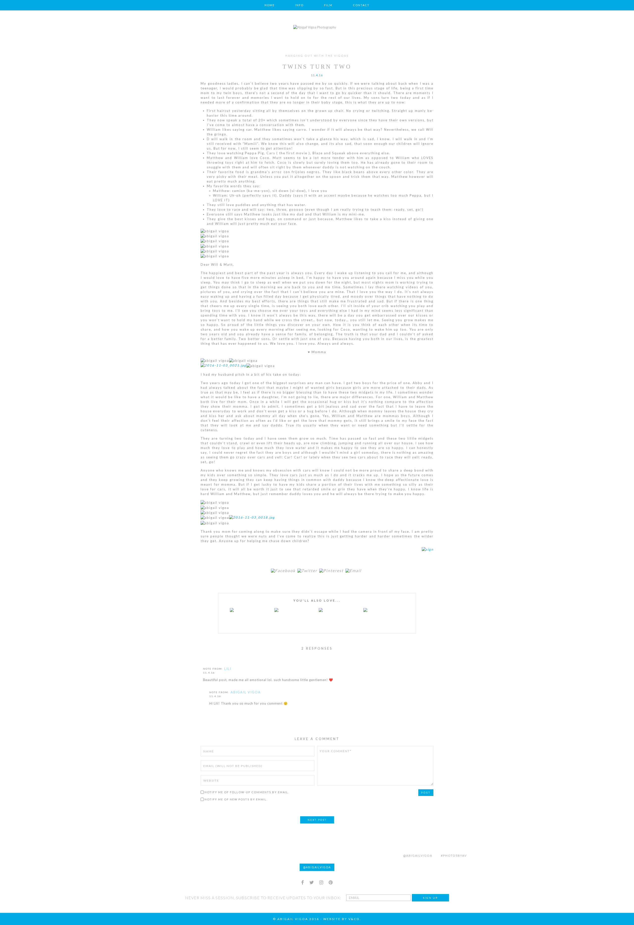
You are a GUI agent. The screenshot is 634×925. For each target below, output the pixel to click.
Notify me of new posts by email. (236, 799)
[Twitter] (308, 571)
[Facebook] (284, 571)
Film (328, 5)
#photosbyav (454, 855)
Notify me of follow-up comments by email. (247, 792)
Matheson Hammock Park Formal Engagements (339, 614)
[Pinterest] (332, 571)
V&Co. (354, 919)
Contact (361, 5)
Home (269, 5)
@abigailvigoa (417, 855)
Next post (317, 819)
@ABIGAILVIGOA (317, 867)
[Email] (354, 571)
